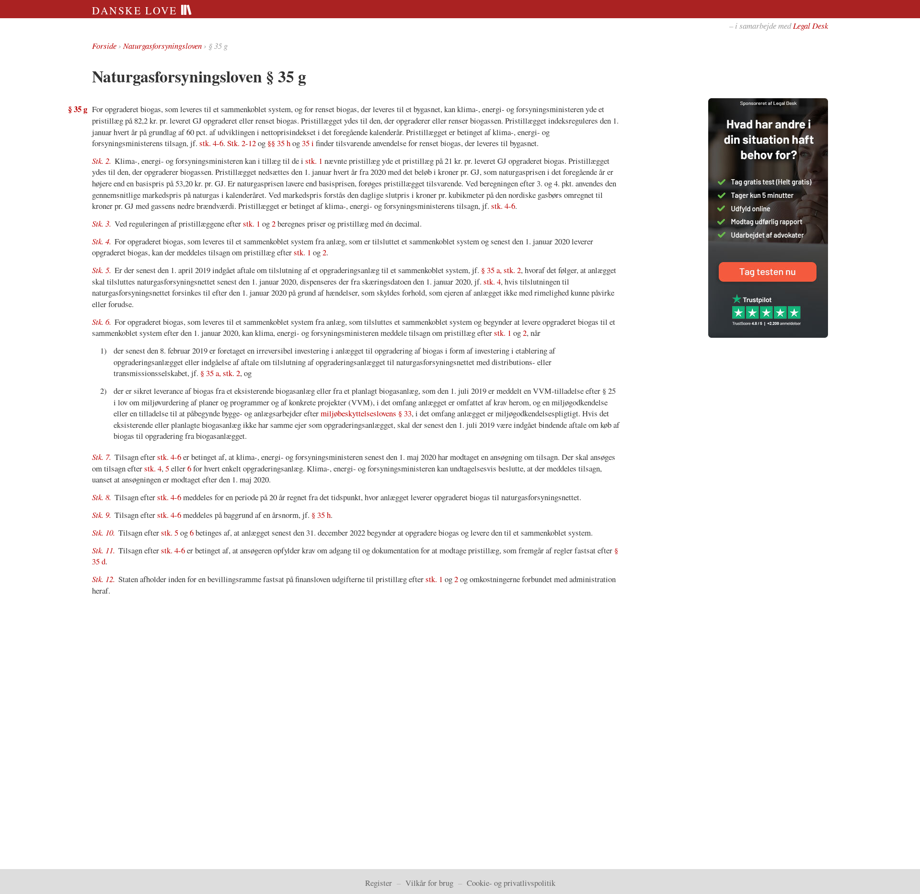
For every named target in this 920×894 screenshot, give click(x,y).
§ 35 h (321, 514)
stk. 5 (169, 532)
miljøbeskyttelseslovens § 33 (366, 413)
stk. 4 (492, 281)
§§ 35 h (278, 143)
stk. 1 (313, 160)
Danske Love (136, 10)
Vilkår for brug (429, 882)
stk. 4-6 (211, 143)
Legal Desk (810, 25)
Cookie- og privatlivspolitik (511, 882)
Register (378, 882)
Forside (104, 45)
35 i (308, 143)
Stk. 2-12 (241, 143)
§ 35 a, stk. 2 (501, 269)
